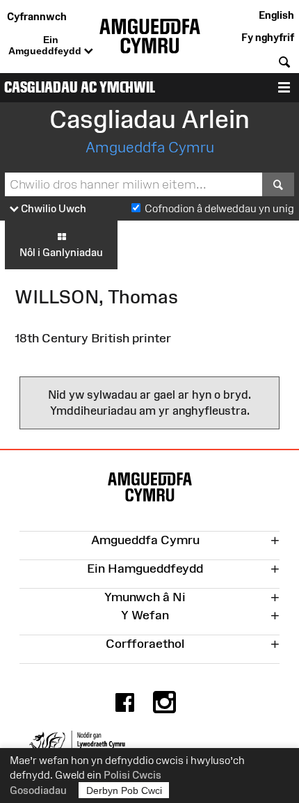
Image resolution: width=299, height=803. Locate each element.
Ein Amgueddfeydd (46, 45)
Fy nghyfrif (267, 37)
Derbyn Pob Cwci (124, 790)
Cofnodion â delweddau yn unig (219, 208)
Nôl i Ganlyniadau (61, 252)
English (276, 15)
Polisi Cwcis (132, 775)
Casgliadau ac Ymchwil (79, 87)
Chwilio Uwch (52, 208)
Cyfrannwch (37, 16)
